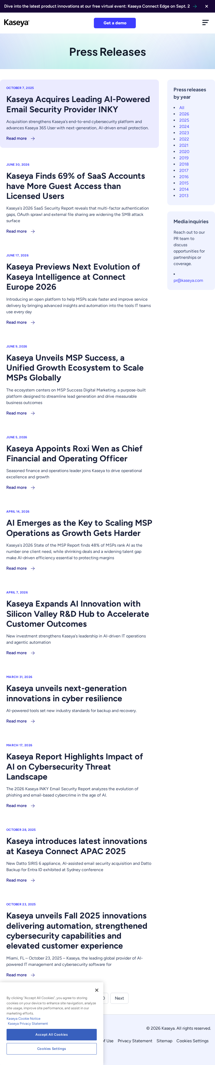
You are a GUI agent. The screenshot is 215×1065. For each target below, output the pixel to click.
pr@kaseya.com (188, 280)
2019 (184, 157)
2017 (184, 170)
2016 (184, 176)
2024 (184, 126)
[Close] (97, 990)
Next (119, 998)
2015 (184, 183)
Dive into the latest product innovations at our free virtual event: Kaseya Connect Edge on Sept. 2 (97, 6)
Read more (16, 138)
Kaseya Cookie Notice (23, 1019)
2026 (184, 113)
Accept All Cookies (51, 1034)
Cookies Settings (192, 1040)
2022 (184, 139)
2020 (184, 151)
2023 (184, 132)
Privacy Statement (135, 1040)
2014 (184, 189)
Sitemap (164, 1040)
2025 (184, 120)
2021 (184, 145)
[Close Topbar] (206, 6)
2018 (184, 164)
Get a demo (115, 22)
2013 (184, 195)
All (181, 107)
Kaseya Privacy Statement (28, 1023)
